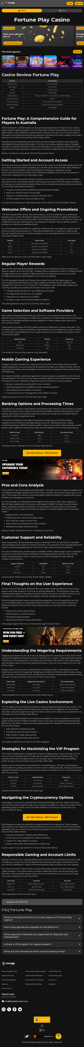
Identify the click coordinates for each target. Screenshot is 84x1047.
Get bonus (42, 530)
